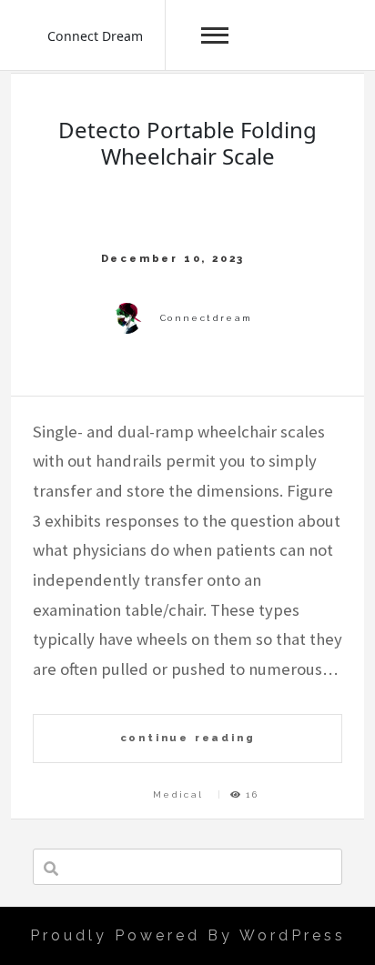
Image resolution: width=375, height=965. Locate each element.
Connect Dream (95, 36)
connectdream (206, 318)
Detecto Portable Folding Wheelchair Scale (187, 143)
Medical (178, 794)
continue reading (188, 737)
